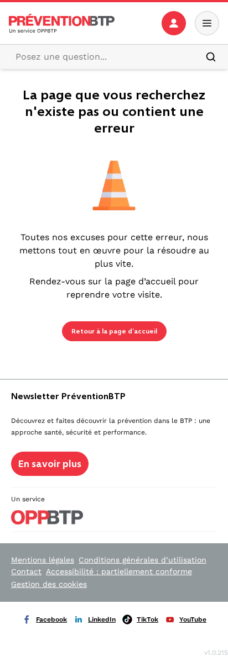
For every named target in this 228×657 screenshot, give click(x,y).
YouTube (192, 619)
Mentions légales (42, 559)
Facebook (51, 619)
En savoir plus (49, 464)
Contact (26, 571)
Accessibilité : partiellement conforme (119, 571)
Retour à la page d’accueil (114, 331)
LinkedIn (102, 619)
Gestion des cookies (49, 584)
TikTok (147, 619)
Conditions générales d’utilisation (142, 559)
